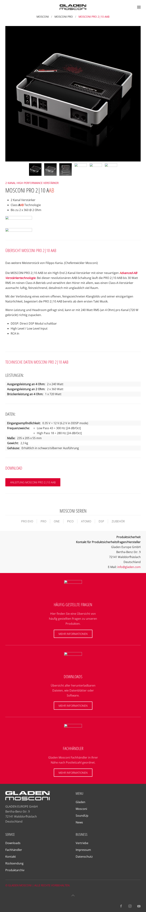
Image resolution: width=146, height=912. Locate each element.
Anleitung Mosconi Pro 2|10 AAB (33, 482)
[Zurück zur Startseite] (73, 7)
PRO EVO (27, 521)
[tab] (35, 169)
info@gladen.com (129, 567)
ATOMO (86, 521)
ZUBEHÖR (118, 521)
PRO (43, 521)
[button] (139, 7)
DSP (101, 521)
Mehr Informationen (73, 634)
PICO (70, 521)
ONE (57, 521)
